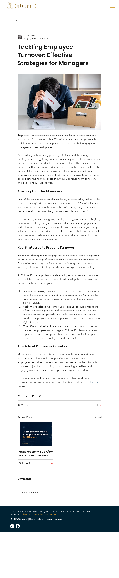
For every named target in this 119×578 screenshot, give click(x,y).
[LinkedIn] (12, 526)
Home (32, 519)
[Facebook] (18, 526)
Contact (58, 519)
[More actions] (99, 37)
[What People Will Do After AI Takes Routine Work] (36, 434)
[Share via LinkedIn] (33, 395)
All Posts (18, 20)
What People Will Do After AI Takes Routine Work (35, 453)
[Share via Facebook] (19, 395)
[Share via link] (40, 395)
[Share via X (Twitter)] (26, 395)
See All (98, 417)
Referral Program (45, 519)
